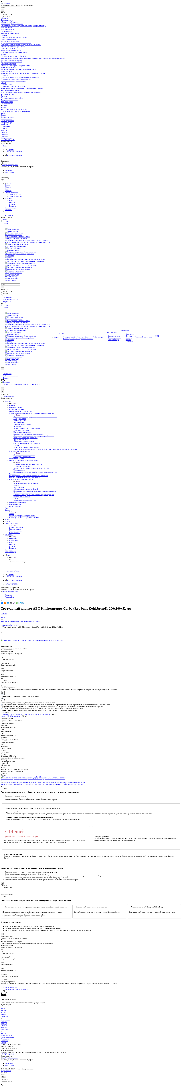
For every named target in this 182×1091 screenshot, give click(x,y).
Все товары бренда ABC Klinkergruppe (15, 989)
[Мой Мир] (8, 603)
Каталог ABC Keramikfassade (11, 716)
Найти (3, 1077)
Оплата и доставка (16, 527)
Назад (13, 403)
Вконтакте (9, 170)
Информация (5, 1029)
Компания (13, 538)
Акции (3, 1010)
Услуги (11, 514)
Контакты (12, 206)
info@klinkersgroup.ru (10, 165)
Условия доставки (15, 196)
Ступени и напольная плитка (24, 455)
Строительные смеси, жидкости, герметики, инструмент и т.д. (35, 417)
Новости (12, 200)
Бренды (3, 1014)
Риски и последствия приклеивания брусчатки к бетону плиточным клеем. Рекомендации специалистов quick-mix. (42, 784)
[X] (11, 603)
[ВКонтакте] (2, 603)
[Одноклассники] (5, 603)
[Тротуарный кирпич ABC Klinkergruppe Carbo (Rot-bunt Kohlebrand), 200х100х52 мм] (32, 640)
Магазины (4, 1033)
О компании (5, 1020)
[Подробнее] (1, 781)
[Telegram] (22, 603)
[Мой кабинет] (2, 371)
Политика (4, 1041)
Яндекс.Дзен (9, 172)
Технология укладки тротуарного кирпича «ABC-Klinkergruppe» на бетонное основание (33, 779)
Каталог (12, 405)
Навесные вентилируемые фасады (25, 483)
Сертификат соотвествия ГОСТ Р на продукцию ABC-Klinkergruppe (25, 714)
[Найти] (2, 10)
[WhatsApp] (17, 603)
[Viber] (14, 603)
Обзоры (3, 1043)
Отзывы (12, 204)
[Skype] (20, 603)
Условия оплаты (15, 194)
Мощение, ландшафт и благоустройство (27, 464)
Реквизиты (5, 1039)
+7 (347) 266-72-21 (8, 140)
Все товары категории (9, 987)
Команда (12, 202)
